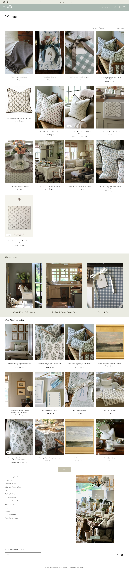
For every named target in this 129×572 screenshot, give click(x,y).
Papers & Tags (103, 312)
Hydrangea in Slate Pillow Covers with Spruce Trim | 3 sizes (19, 458)
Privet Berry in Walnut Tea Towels (110, 132)
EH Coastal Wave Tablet (49, 410)
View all (64, 469)
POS (67, 567)
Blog (6, 508)
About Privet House (11, 518)
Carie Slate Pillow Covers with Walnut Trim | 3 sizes (110, 78)
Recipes (7, 511)
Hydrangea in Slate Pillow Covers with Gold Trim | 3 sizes (49, 364)
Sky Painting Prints (79, 458)
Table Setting (9, 504)
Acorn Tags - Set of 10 (49, 77)
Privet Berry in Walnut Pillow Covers (80, 186)
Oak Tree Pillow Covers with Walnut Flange (110, 187)
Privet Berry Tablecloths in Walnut (49, 186)
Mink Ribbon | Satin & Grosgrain (79, 77)
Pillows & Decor (10, 484)
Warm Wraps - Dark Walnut (19, 77)
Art (6, 490)
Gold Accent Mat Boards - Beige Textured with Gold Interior (19, 411)
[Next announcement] (88, 2)
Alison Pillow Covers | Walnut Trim (49, 132)
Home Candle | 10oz (109, 458)
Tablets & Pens (10, 494)
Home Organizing (11, 497)
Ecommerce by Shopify (77, 567)
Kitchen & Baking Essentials (63, 312)
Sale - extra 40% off (11, 477)
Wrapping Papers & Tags (13, 487)
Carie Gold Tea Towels (110, 410)
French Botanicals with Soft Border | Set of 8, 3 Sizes (19, 364)
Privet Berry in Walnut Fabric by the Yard (19, 241)
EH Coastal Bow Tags (79, 410)
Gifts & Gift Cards (11, 514)
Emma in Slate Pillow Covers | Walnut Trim (80, 132)
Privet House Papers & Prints (58, 567)
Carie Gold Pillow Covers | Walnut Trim (19, 118)
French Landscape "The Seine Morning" (110, 363)
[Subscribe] (38, 554)
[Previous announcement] (40, 2)
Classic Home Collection (23, 312)
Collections (9, 480)
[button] (4, 7)
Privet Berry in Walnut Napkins (19, 186)
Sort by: (94, 28)
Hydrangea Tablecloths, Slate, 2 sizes (49, 458)
